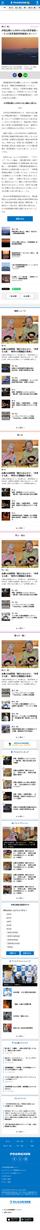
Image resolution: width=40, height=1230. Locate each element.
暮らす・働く (32, 7)
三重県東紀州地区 (13, 943)
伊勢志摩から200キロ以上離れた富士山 (21, 103)
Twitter (20, 1159)
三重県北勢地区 (12, 932)
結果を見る (27, 953)
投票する (13, 953)
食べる (11, 7)
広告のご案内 (7, 1179)
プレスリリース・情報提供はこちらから (14, 1170)
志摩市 (9, 921)
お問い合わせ (7, 1176)
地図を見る (20, 219)
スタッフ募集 (7, 1182)
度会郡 (9, 929)
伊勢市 (9, 914)
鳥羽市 (9, 918)
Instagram (26, 1159)
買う (25, 7)
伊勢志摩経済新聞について (10, 1167)
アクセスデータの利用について (12, 1173)
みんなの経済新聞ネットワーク (20, 1202)
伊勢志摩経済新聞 (18, 2)
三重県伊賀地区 (12, 940)
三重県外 (9, 947)
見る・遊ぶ (18, 7)
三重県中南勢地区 (13, 936)
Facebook (14, 1159)
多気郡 (9, 925)
